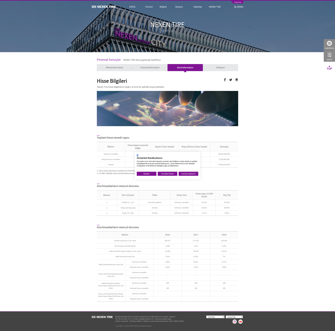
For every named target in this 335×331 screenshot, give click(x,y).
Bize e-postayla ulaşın (164, 319)
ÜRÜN (135, 6)
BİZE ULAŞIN (178, 321)
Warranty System (329, 56)
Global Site (237, 2)
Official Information (114, 67)
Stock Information (185, 67)
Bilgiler (165, 6)
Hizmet (150, 6)
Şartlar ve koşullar (121, 321)
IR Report (220, 67)
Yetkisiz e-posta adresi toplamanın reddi (158, 321)
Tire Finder (329, 44)
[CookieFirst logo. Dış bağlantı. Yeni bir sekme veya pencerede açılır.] (138, 155)
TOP (329, 67)
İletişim (182, 6)
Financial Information (150, 67)
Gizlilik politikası (136, 321)
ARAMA (239, 6)
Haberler (199, 6)
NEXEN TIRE (215, 6)
